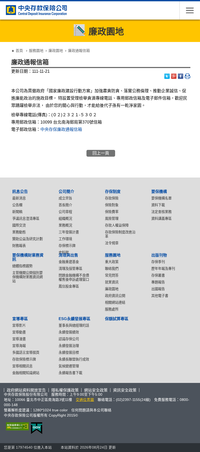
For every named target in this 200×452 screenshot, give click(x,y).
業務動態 (19, 232)
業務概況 (65, 225)
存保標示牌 (67, 246)
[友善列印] (187, 76)
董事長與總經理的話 (74, 325)
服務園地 (36, 50)
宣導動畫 (19, 332)
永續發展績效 (69, 332)
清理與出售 (68, 255)
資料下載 (158, 205)
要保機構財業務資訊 (27, 257)
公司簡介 (66, 191)
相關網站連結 (115, 302)
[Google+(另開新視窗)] (174, 76)
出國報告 (158, 289)
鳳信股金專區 (69, 286)
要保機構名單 (161, 198)
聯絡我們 (111, 269)
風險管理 (111, 219)
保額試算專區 (116, 318)
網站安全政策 (96, 390)
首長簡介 (65, 205)
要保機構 (159, 191)
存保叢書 (158, 275)
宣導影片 (19, 325)
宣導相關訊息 (22, 366)
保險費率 (111, 212)
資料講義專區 (161, 219)
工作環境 (65, 239)
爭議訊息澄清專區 (25, 219)
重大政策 (111, 262)
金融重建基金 (69, 262)
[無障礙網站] (16, 426)
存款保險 (111, 198)
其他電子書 (159, 296)
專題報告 (158, 282)
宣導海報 (19, 346)
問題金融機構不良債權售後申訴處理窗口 (74, 277)
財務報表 (19, 246)
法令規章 (111, 243)
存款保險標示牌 (24, 359)
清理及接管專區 (70, 269)
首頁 (19, 50)
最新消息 (19, 198)
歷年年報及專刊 (163, 269)
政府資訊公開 (115, 296)
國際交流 (19, 225)
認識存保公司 (69, 339)
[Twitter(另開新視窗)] (167, 76)
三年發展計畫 (69, 232)
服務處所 (111, 309)
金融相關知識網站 (25, 373)
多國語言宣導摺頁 (25, 353)
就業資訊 (111, 282)
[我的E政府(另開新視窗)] (35, 428)
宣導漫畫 (19, 339)
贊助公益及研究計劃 (27, 239)
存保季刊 (158, 262)
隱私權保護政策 (65, 390)
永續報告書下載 (70, 373)
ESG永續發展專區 (74, 318)
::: (5, 46)
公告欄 (17, 205)
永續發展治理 (69, 346)
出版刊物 (159, 255)
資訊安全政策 (124, 390)
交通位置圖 (85, 400)
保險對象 (111, 205)
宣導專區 (20, 318)
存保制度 (113, 191)
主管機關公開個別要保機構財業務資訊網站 (27, 277)
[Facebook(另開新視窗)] (181, 76)
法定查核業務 (161, 212)
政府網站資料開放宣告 (26, 390)
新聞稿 (17, 212)
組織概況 (65, 219)
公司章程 (65, 212)
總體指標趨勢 (22, 266)
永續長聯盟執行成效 (74, 359)
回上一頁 (100, 153)
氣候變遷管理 (69, 366)
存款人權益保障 (117, 225)
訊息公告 (20, 191)
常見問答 (111, 275)
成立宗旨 (65, 198)
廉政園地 (55, 50)
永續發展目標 (69, 353)
